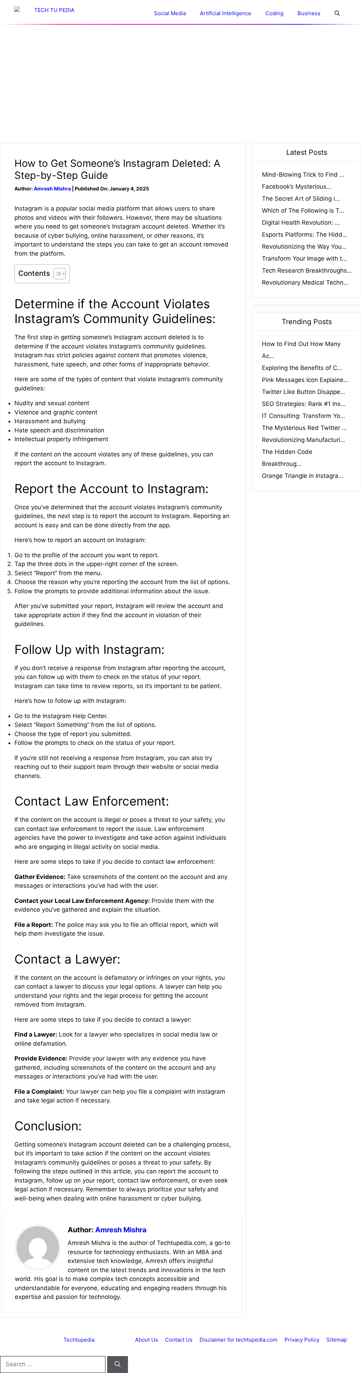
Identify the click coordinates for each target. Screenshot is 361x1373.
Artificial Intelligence (225, 13)
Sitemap (336, 1339)
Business (309, 13)
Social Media (170, 13)
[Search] (117, 1364)
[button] (337, 13)
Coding (274, 13)
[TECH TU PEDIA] (51, 13)
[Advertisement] (180, 84)
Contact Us (178, 1339)
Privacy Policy (301, 1339)
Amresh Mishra (52, 189)
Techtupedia (78, 1339)
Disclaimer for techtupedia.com (238, 1339)
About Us (146, 1339)
